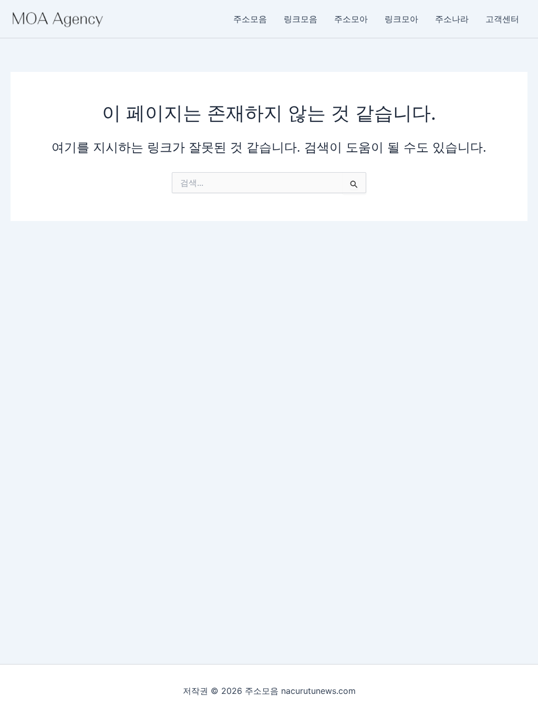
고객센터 (502, 19)
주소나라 (452, 19)
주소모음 (250, 19)
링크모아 (401, 19)
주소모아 (351, 19)
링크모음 (300, 19)
